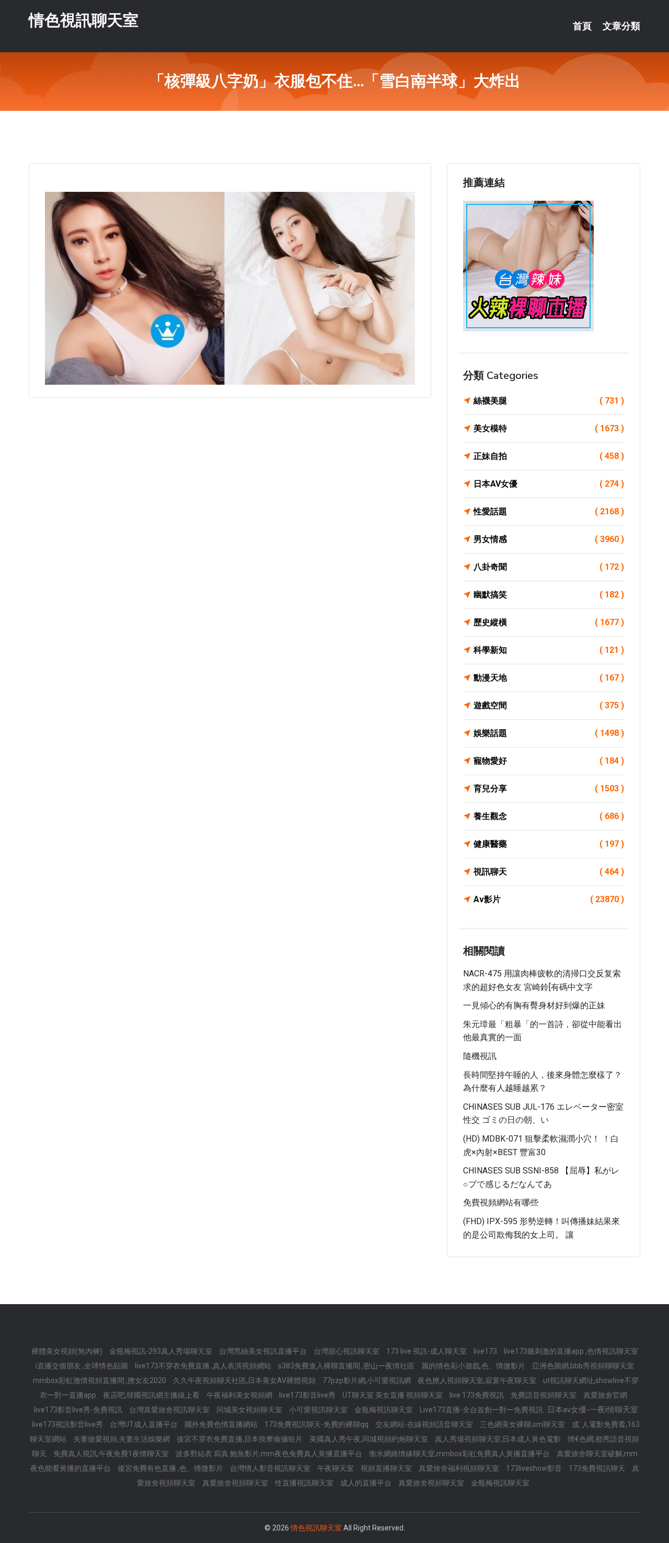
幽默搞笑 (549, 595)
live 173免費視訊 (477, 1395)
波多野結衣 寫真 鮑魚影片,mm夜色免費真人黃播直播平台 (270, 1453)
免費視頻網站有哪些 (500, 1202)
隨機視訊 (480, 1056)
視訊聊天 (549, 872)
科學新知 (549, 650)
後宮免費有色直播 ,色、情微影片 (171, 1468)
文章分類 (621, 26)
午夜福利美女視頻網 (240, 1395)
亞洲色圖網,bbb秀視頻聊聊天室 (583, 1366)
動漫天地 (549, 678)
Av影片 (549, 899)
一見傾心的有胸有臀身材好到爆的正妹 (534, 1005)
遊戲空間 (549, 705)
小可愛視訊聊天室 (319, 1410)
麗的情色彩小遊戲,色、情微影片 (474, 1366)
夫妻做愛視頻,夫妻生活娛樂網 (122, 1439)
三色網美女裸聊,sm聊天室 (523, 1424)
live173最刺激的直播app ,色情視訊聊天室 (571, 1351)
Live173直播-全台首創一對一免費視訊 (482, 1410)
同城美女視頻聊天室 (250, 1410)
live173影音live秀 (308, 1395)
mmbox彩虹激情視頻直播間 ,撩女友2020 (100, 1380)
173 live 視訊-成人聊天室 (427, 1351)
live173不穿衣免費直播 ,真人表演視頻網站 (204, 1366)
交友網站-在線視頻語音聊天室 (425, 1424)
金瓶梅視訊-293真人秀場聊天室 (161, 1351)
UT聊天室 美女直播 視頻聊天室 (393, 1395)
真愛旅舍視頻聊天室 (236, 1483)
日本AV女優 (549, 484)
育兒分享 (549, 788)
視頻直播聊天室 (387, 1468)
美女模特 (549, 428)
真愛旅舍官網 (605, 1395)
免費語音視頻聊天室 (544, 1395)
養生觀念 (549, 816)
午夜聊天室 (336, 1468)
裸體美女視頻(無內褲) (67, 1351)
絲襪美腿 (549, 401)
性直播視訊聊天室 (305, 1483)
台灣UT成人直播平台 (144, 1424)
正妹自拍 (549, 456)
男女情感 (549, 539)
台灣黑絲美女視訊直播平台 (263, 1351)
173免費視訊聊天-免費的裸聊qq (317, 1424)
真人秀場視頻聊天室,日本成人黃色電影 (498, 1439)
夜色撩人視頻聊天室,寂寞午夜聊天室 (478, 1380)
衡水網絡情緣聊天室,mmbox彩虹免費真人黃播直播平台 (460, 1453)
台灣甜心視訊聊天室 (347, 1351)
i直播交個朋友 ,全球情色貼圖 (83, 1366)
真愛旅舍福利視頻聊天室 (460, 1468)
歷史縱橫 (549, 622)
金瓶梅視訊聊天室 (384, 1410)
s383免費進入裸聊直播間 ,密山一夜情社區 (347, 1366)
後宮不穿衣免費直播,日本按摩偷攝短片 (240, 1439)
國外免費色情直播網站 (221, 1424)
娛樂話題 (549, 733)
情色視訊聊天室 (84, 20)
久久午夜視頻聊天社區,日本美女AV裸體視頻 (245, 1380)
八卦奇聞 (549, 567)
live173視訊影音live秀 (68, 1424)
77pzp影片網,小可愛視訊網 (367, 1380)
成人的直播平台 (366, 1483)
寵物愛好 (549, 761)
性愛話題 (549, 511)
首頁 (582, 26)
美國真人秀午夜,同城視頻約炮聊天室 (369, 1439)
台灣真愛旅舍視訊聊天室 (170, 1410)
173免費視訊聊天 (598, 1468)
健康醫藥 (549, 844)
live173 (486, 1351)
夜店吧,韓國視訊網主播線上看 (152, 1395)
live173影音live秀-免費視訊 (79, 1410)
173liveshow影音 (534, 1468)
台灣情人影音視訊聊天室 (271, 1468)
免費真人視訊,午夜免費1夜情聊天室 (111, 1453)
